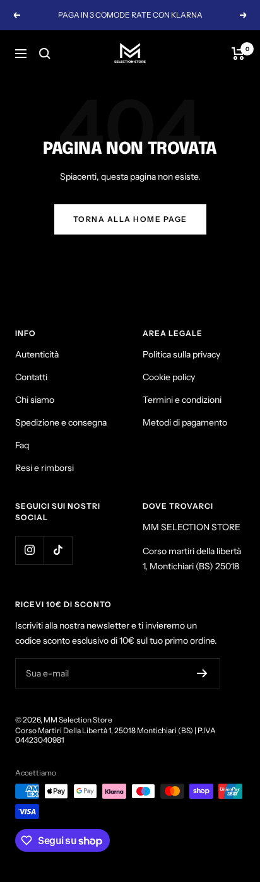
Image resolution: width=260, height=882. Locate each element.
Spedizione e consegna (61, 422)
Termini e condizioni (182, 399)
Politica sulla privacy (181, 354)
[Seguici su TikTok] (58, 550)
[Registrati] (202, 673)
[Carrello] (238, 53)
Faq (22, 445)
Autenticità (37, 354)
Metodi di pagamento (185, 422)
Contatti (31, 377)
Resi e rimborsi (44, 467)
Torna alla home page (130, 219)
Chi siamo (34, 399)
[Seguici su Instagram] (29, 550)
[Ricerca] (44, 53)
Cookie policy (169, 377)
